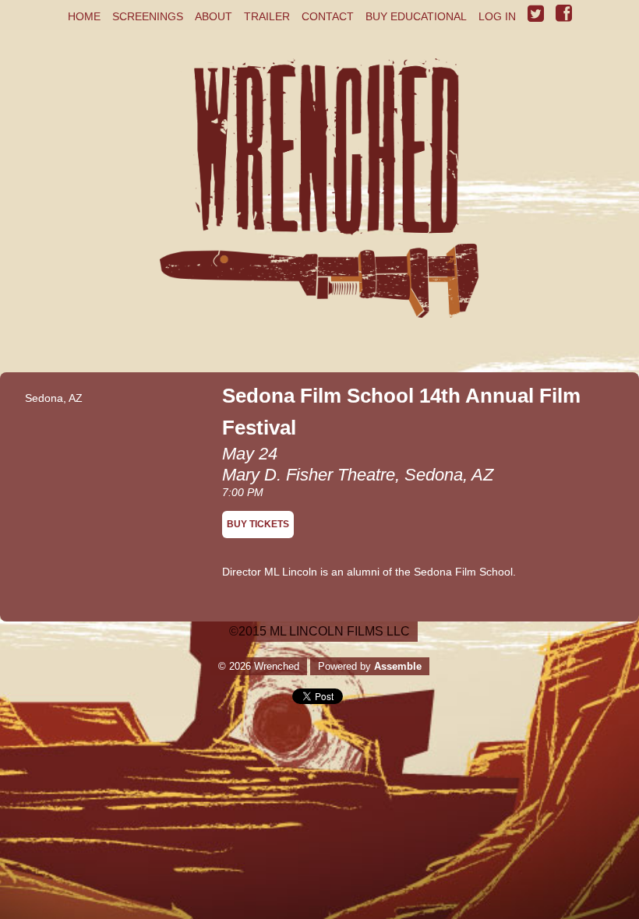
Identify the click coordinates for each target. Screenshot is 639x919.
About (213, 16)
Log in (497, 16)
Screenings (147, 16)
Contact (328, 16)
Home (84, 16)
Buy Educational (416, 16)
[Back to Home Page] (319, 204)
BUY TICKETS (258, 524)
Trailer (267, 16)
